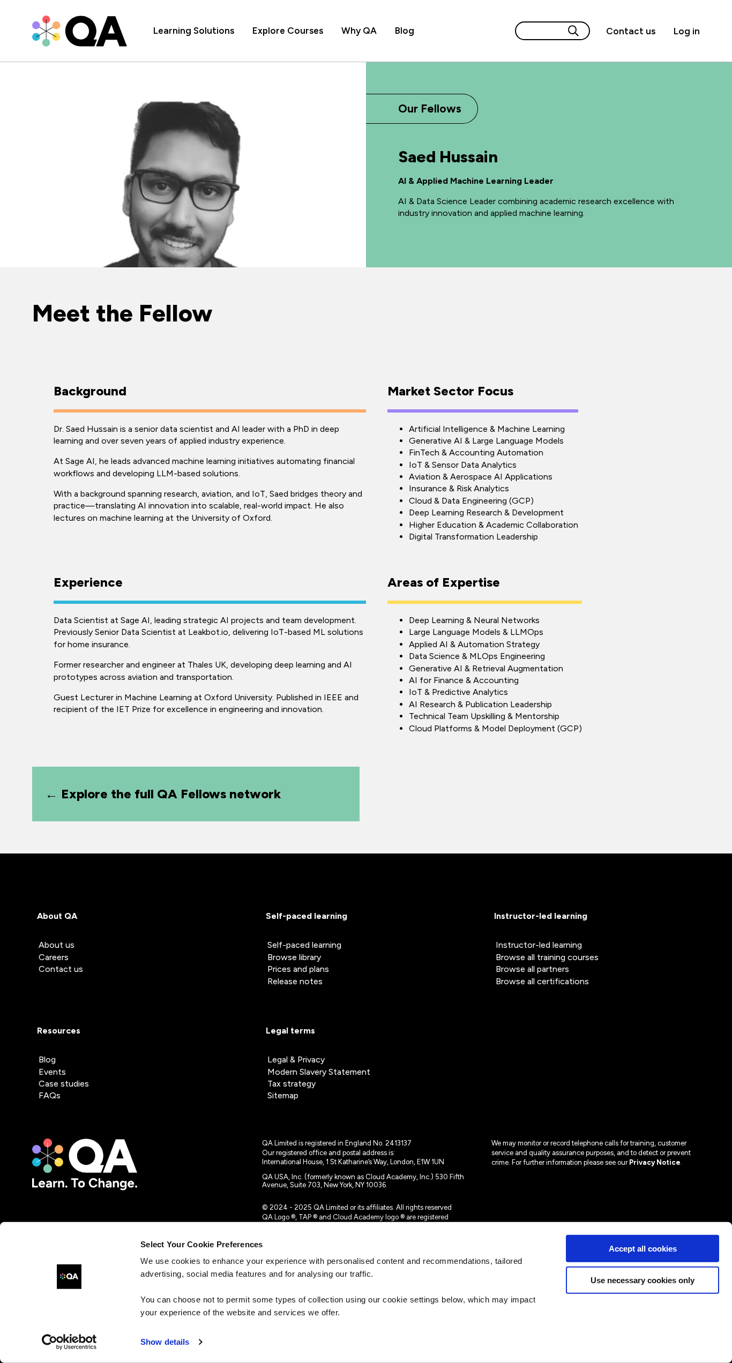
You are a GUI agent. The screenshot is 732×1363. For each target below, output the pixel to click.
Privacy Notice (655, 1162)
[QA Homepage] (79, 31)
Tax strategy (291, 1084)
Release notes (295, 981)
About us (56, 945)
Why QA (359, 30)
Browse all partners (532, 969)
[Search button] (573, 31)
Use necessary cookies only (642, 1279)
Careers (54, 957)
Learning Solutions (193, 30)
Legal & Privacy (296, 1059)
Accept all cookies (643, 1248)
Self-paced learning (304, 945)
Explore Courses (287, 30)
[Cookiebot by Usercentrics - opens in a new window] (69, 1342)
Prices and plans (298, 969)
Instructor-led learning (539, 945)
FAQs (50, 1095)
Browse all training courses (547, 957)
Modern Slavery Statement (318, 1072)
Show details (164, 1341)
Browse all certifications (542, 981)
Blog (404, 30)
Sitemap (282, 1095)
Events (52, 1072)
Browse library (294, 957)
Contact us (630, 31)
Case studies (64, 1084)
